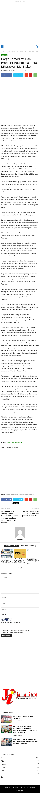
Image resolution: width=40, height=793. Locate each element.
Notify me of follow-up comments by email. (16, 630)
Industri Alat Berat (11, 494)
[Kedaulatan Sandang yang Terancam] (6, 719)
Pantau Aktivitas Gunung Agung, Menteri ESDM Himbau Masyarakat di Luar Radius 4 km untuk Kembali (10, 517)
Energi (3, 767)
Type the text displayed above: (10, 622)
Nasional (3, 758)
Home (2, 51)
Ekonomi (8, 51)
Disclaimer (7, 787)
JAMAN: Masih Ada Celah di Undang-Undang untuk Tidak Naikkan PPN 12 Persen (19, 561)
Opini (2, 777)
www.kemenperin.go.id (15, 442)
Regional (3, 774)
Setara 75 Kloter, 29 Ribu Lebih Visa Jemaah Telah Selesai (30, 513)
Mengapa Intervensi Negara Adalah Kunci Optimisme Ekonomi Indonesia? (7, 560)
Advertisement (31, 787)
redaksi (5, 70)
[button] (36, 46)
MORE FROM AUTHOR (27, 546)
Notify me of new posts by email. (13, 632)
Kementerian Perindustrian (27, 494)
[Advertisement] (20, 23)
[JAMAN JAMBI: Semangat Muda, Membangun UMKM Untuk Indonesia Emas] (33, 553)
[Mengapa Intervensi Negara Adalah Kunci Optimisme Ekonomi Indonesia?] (7, 553)
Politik (3, 770)
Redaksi (23, 787)
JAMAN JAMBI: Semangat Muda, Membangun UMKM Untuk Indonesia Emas (33, 560)
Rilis (2, 761)
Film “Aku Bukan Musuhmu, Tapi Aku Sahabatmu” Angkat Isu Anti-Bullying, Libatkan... (26, 741)
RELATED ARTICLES (11, 546)
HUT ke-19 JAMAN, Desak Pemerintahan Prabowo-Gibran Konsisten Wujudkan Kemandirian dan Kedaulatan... (26, 729)
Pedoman (15, 787)
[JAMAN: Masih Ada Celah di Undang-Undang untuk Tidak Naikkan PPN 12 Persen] (20, 553)
